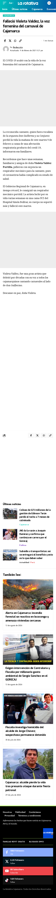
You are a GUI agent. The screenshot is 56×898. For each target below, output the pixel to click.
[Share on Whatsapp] (15, 40)
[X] (28, 861)
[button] (5, 3)
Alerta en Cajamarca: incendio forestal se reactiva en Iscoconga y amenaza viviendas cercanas (27, 616)
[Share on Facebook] (5, 40)
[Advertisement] (28, 98)
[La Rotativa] (28, 3)
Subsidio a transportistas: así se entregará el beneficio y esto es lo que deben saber (36, 555)
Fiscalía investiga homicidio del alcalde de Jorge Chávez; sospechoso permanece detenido (25, 731)
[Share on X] (10, 40)
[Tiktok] (28, 880)
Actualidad (24, 562)
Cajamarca (9, 15)
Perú (32, 562)
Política (22, 545)
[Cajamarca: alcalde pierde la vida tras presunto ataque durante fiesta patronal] (28, 764)
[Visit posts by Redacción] (6, 49)
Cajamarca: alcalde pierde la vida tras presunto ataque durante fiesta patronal (27, 786)
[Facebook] (28, 852)
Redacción (18, 47)
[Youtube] (28, 871)
